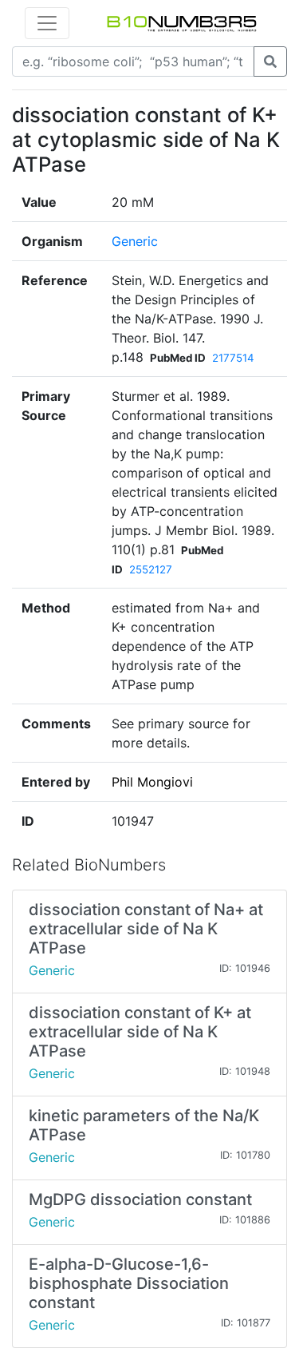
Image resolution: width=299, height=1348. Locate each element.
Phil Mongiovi (152, 782)
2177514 (233, 357)
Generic (135, 241)
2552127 (150, 569)
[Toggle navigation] (47, 23)
